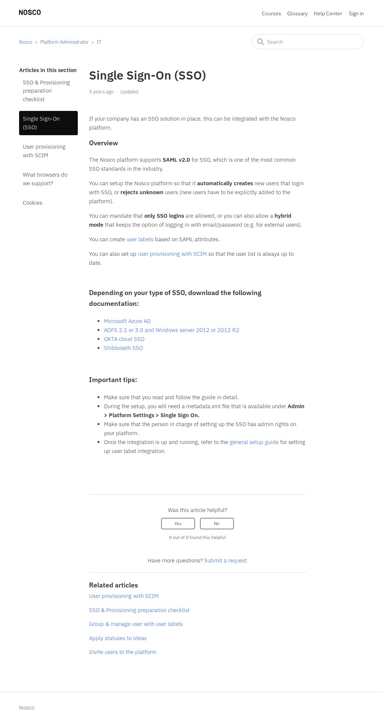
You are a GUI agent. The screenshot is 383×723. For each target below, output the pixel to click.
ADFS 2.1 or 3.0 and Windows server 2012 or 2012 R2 (171, 329)
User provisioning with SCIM (44, 151)
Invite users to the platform (122, 651)
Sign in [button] (356, 13)
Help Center (328, 13)
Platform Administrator (64, 42)
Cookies (32, 202)
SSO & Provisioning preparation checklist (46, 91)
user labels (139, 239)
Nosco (25, 42)
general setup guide (254, 442)
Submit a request (225, 560)
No (217, 523)
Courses (271, 13)
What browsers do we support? (45, 179)
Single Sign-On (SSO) (41, 123)
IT (99, 42)
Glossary (297, 13)
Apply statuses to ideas (118, 638)
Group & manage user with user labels (136, 623)
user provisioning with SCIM (172, 253)
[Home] (30, 12)
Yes (177, 523)
